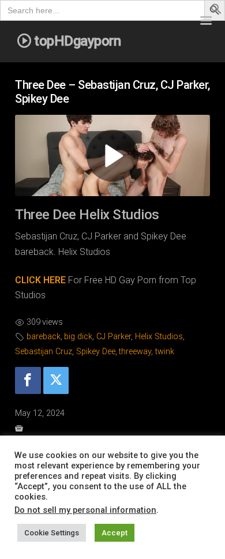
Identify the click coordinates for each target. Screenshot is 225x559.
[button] (216, 11)
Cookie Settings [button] (51, 532)
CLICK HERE (40, 280)
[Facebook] (27, 380)
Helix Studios (159, 337)
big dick (78, 337)
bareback (44, 337)
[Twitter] (56, 380)
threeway (135, 352)
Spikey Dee (95, 352)
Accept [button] (114, 532)
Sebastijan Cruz (43, 352)
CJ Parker (113, 337)
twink (164, 352)
